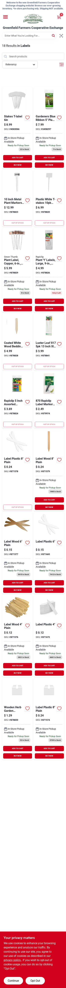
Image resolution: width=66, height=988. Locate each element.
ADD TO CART (17, 158)
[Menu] (5, 17)
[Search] (53, 35)
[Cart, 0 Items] (59, 17)
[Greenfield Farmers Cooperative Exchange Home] (33, 19)
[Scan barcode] (61, 36)
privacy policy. (12, 960)
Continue (13, 980)
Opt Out (35, 980)
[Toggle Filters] (61, 64)
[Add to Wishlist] (27, 117)
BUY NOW (17, 165)
